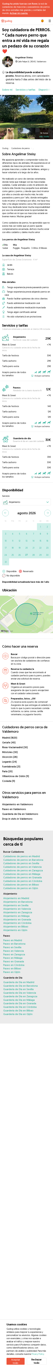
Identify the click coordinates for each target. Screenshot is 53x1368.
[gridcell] (40, 526)
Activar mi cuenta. (19, 13)
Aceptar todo (15, 1361)
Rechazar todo (36, 1361)
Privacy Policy (38, 1354)
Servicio (6, 496)
